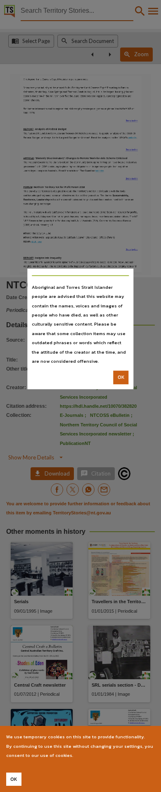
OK (121, 377)
